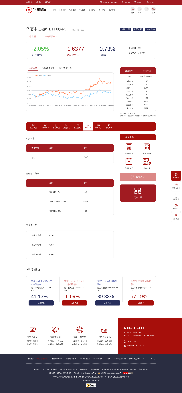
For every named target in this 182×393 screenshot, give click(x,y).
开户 (146, 13)
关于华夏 (62, 10)
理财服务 (82, 10)
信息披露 (72, 10)
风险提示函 (71, 369)
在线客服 (176, 177)
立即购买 (125, 29)
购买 (132, 13)
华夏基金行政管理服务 (110, 2)
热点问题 (59, 344)
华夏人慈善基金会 (42, 359)
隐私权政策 (115, 369)
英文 (153, 13)
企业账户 (153, 2)
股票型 (35, 344)
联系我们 (37, 369)
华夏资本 (29, 2)
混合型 (29, 344)
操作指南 (51, 344)
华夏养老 (112, 10)
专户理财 (102, 10)
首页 (54, 10)
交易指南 (59, 341)
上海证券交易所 (85, 359)
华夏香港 (38, 2)
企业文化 (84, 341)
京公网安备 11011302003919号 (110, 373)
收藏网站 (54, 369)
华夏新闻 (108, 344)
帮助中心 (176, 208)
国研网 (108, 359)
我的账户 (127, 2)
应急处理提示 (143, 369)
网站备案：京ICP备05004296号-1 (85, 373)
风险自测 (125, 369)
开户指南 (51, 341)
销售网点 (84, 344)
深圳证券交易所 (134, 359)
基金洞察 (100, 344)
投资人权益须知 (83, 369)
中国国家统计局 (57, 359)
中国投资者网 (98, 359)
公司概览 (75, 341)
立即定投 (138, 29)
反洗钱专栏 (106, 369)
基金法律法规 (95, 369)
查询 (139, 13)
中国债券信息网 (71, 359)
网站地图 (133, 369)
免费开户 (150, 29)
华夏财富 (48, 2)
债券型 (35, 341)
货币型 (29, 341)
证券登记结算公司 (120, 359)
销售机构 (63, 369)
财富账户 (140, 2)
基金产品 (92, 10)
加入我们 (46, 369)
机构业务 (75, 344)
